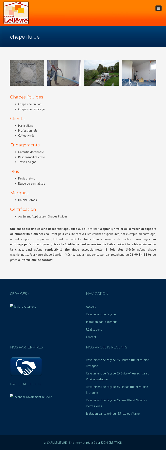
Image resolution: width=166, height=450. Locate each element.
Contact (91, 337)
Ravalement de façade (101, 314)
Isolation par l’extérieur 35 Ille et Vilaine (113, 413)
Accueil (91, 306)
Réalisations (94, 329)
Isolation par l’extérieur (101, 322)
